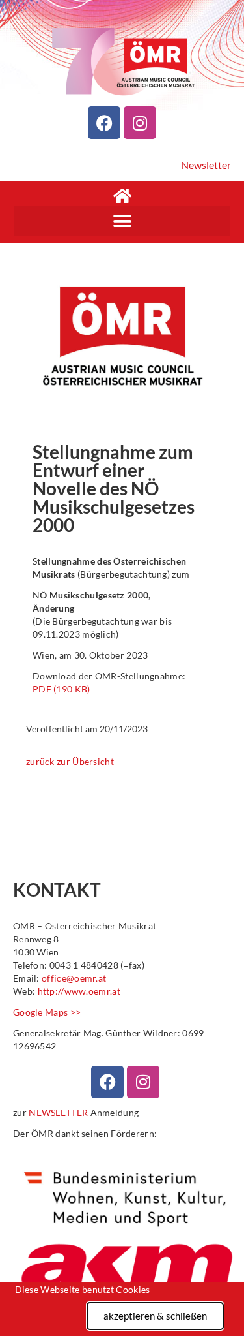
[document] (122, 668)
